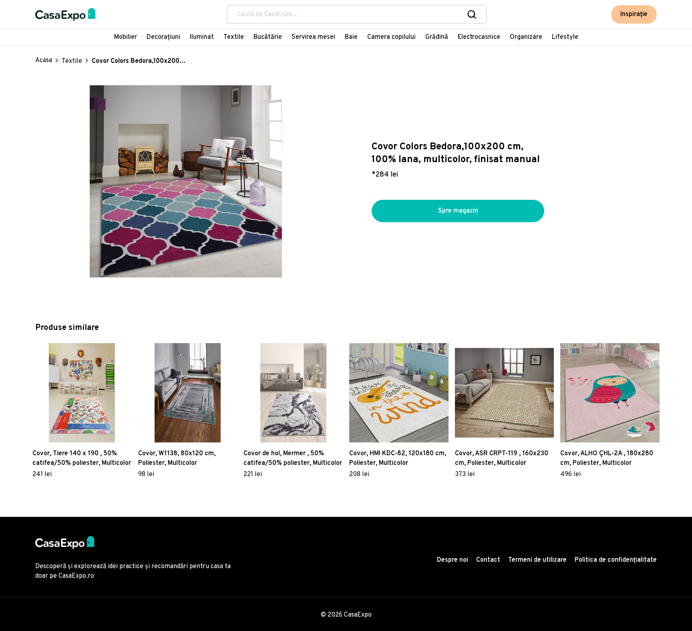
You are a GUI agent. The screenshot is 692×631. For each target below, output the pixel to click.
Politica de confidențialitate (616, 560)
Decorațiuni (163, 37)
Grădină (436, 37)
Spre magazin (458, 211)
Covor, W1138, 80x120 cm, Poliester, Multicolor (176, 458)
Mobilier (125, 37)
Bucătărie (267, 37)
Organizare (526, 37)
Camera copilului (391, 37)
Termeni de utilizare (537, 560)
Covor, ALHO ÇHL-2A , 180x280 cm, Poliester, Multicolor (606, 458)
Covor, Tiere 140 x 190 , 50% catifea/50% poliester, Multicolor (81, 458)
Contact (488, 560)
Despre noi (452, 560)
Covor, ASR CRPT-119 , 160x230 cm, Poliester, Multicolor (501, 458)
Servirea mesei (313, 37)
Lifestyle (565, 37)
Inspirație (634, 14)
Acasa (43, 60)
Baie (351, 37)
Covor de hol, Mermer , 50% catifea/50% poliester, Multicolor (292, 458)
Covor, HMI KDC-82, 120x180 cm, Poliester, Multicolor (397, 458)
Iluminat (202, 37)
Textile (233, 37)
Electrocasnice (479, 37)
